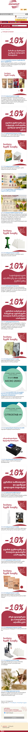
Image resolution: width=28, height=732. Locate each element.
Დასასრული (20, 702)
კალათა (5, 726)
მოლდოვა (12, 22)
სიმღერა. (14, 702)
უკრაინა (19, 22)
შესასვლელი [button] (6, 14)
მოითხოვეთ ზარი (21, 19)
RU (21, 9)
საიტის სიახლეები (9, 712)
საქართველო (5, 22)
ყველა (25, 702)
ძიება (11, 14)
